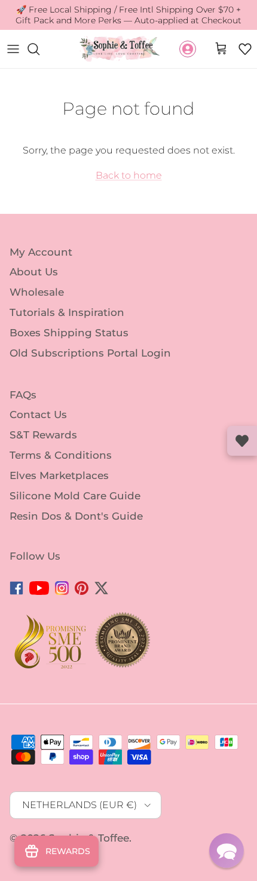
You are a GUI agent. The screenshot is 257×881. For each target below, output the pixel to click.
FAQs (23, 394)
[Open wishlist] (242, 441)
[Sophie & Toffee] (119, 49)
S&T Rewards (43, 435)
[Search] (39, 49)
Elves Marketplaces (59, 475)
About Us (34, 272)
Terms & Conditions (61, 455)
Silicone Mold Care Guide (75, 496)
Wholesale (37, 292)
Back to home (129, 175)
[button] (245, 49)
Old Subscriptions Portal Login (90, 353)
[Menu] (13, 49)
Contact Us (38, 414)
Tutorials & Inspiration (67, 312)
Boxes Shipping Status (69, 333)
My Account (41, 251)
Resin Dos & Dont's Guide (76, 515)
